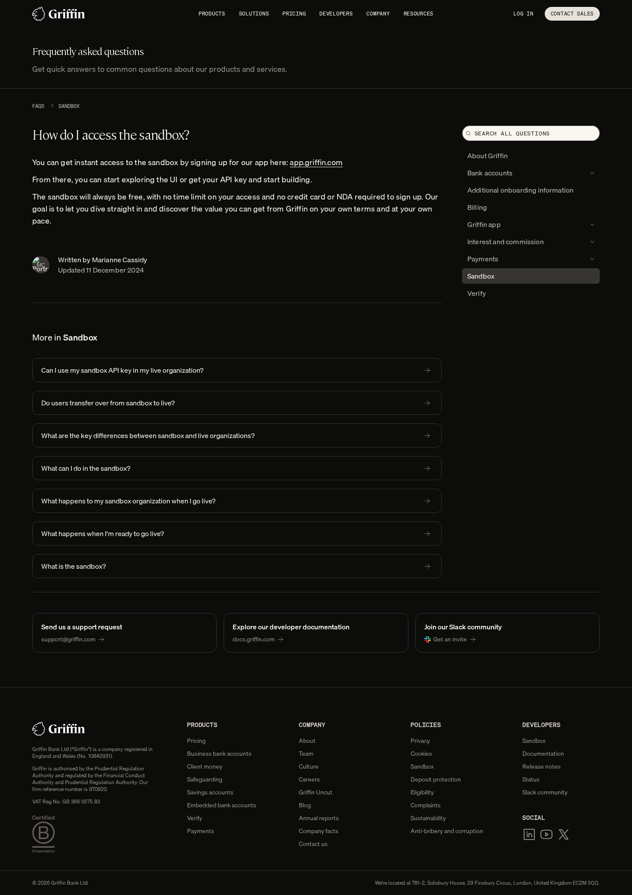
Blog (305, 805)
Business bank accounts (219, 753)
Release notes (541, 766)
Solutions (254, 13)
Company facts (318, 831)
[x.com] (564, 834)
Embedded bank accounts (221, 805)
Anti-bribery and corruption (447, 831)
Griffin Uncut (315, 792)
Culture (309, 766)
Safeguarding (204, 779)
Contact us (313, 844)
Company (378, 13)
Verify (194, 818)
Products (212, 13)
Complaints (426, 805)
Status (531, 779)
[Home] (58, 14)
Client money (204, 766)
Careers (309, 779)
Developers (336, 13)
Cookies (421, 753)
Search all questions (512, 133)
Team (306, 753)
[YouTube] (546, 834)
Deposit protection (436, 779)
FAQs (38, 106)
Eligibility (422, 792)
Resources (418, 13)
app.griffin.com (316, 162)
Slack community (545, 792)
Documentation (543, 753)
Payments (200, 831)
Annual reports (319, 818)
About (307, 741)
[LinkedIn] (529, 834)
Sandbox (69, 106)
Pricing (294, 13)
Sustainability (428, 818)
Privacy (420, 741)
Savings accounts (210, 792)
